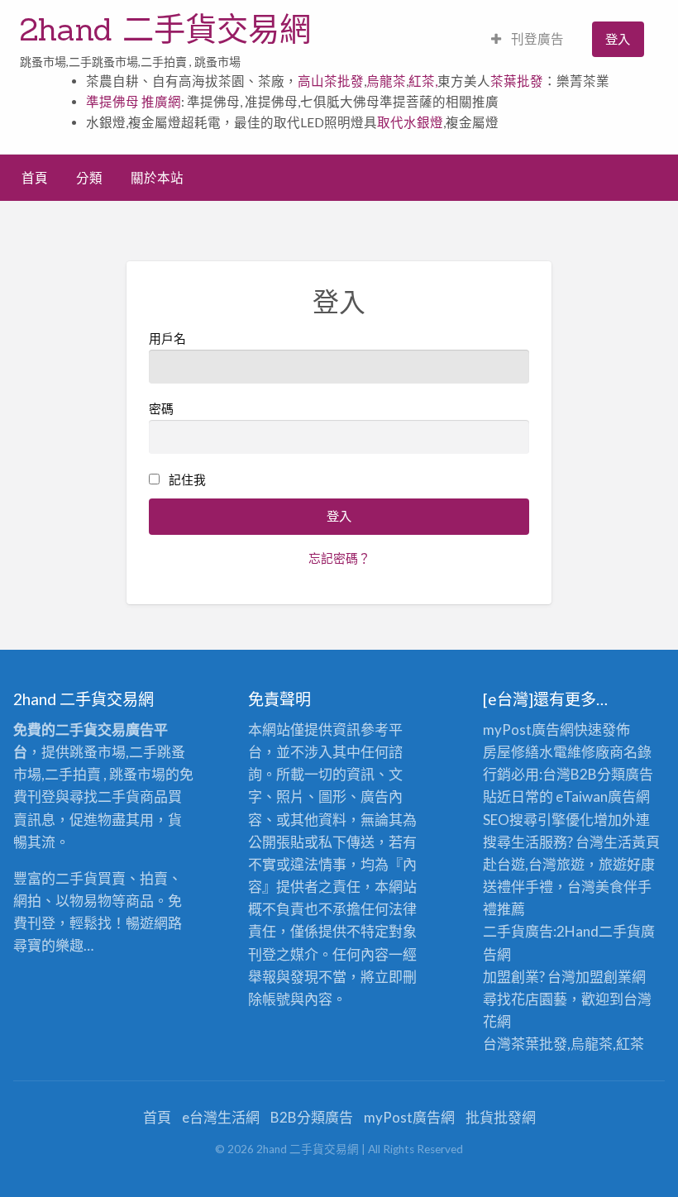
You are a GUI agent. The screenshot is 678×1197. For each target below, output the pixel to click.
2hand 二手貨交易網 (165, 29)
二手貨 (620, 931)
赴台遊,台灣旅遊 (534, 864)
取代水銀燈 (410, 122)
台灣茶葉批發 (525, 1043)
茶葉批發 (516, 81)
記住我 (187, 479)
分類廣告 (625, 774)
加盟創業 (603, 976)
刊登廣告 (536, 38)
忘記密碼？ (339, 558)
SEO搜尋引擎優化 (538, 819)
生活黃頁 (632, 842)
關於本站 (157, 177)
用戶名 (167, 338)
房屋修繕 (511, 752)
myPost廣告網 (528, 729)
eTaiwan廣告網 (603, 796)
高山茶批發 (331, 81)
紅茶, (422, 81)
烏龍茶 (386, 81)
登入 (617, 38)
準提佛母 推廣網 (133, 101)
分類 (89, 177)
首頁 (34, 177)
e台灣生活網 (221, 1117)
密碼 (161, 408)
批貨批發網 (501, 1117)
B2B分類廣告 (311, 1117)
